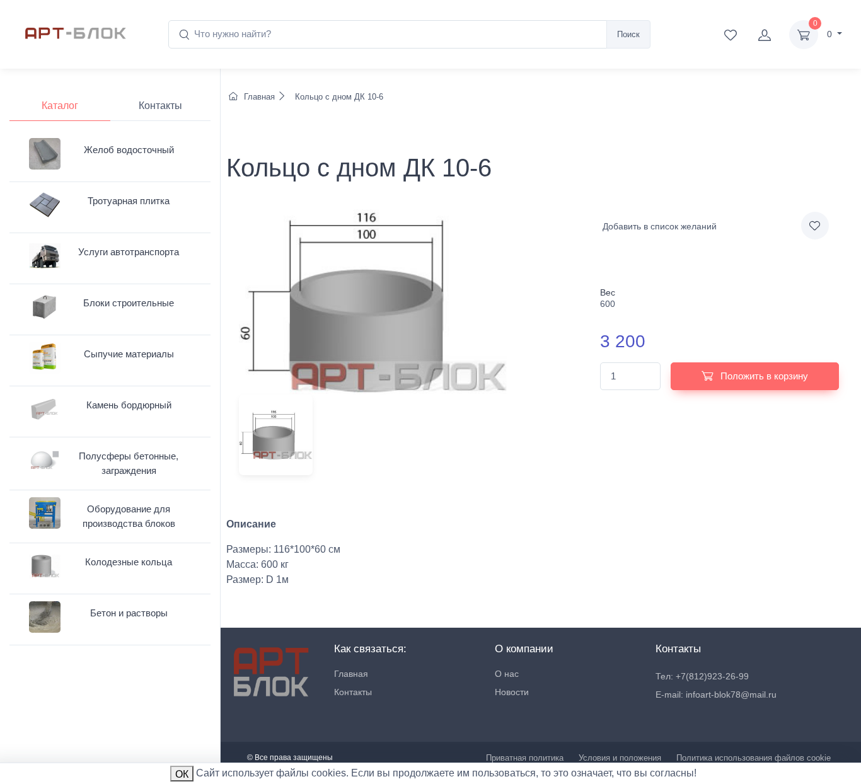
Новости (512, 692)
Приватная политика (524, 758)
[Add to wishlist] (815, 225)
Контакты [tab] (160, 105)
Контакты (353, 692)
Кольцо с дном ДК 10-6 (337, 96)
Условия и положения (620, 758)
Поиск (628, 34)
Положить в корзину (763, 376)
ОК (181, 774)
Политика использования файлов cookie (753, 758)
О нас (507, 674)
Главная (259, 96)
